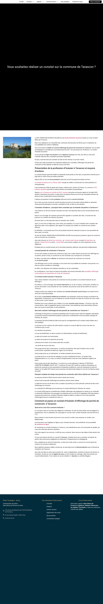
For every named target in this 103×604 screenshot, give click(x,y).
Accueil (21, 1)
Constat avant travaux (72, 240)
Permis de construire (55, 240)
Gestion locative (51, 1)
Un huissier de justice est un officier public (48, 182)
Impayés (39, 1)
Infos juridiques (65, 1)
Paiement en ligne (77, 1)
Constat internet (45, 242)
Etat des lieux (88, 240)
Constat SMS (60, 242)
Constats (29, 1)
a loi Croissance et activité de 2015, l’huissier (54, 192)
